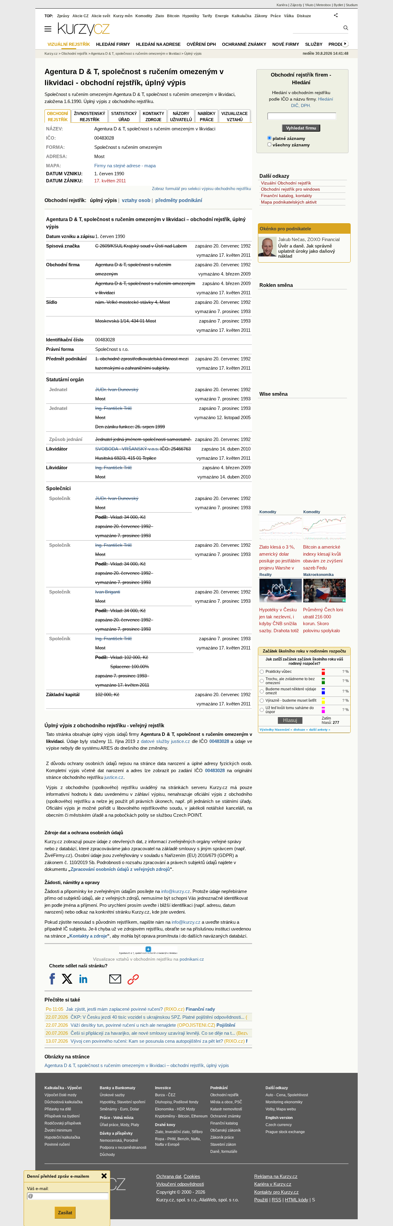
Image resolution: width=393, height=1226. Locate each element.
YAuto (309, 5)
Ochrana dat (168, 1176)
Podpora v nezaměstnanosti (123, 1147)
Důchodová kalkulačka (64, 1102)
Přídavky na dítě (58, 1109)
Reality (265, 575)
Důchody (107, 1155)
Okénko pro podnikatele (285, 228)
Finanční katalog (224, 1123)
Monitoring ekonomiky (284, 1102)
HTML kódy (296, 1199)
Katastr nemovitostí (226, 1109)
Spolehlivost (297, 1095)
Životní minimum (58, 1130)
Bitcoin (173, 16)
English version (279, 1118)
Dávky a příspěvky (116, 1133)
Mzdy (124, 1125)
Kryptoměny (165, 1116)
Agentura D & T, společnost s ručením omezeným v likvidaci (136, 53)
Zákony (261, 16)
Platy (135, 1125)
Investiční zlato (177, 1132)
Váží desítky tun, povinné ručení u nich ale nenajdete (123, 1025)
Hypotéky (190, 16)
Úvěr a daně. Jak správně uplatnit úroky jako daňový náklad (306, 251)
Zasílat (65, 1212)
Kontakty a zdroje (88, 935)
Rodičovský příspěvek (63, 1123)
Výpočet (74, 1088)
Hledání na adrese (158, 44)
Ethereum (199, 1116)
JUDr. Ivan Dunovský (116, 389)
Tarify (207, 16)
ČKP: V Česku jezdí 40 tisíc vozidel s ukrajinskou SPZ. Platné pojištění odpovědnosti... (157, 1017)
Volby (270, 1109)
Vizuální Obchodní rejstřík (286, 183)
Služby (313, 44)
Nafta (195, 1139)
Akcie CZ (80, 16)
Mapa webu (286, 1109)
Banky (105, 1088)
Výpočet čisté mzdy (60, 1095)
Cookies (192, 1176)
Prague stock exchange (285, 1132)
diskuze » (301, 729)
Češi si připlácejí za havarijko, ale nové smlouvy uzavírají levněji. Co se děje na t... (153, 1033)
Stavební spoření (131, 1102)
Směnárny (108, 1109)
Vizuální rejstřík (69, 44)
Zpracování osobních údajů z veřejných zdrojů (120, 869)
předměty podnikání (178, 200)
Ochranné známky (244, 44)
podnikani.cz (192, 959)
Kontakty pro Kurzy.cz (276, 1192)
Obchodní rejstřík (74, 53)
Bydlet (338, 5)
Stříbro (197, 1132)
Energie (222, 16)
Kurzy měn (122, 16)
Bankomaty (125, 1088)
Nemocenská (111, 1140)
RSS (276, 1199)
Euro (124, 1109)
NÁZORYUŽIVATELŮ (181, 116)
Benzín (183, 1139)
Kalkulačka (241, 16)
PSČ (238, 1102)
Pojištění (225, 1025)
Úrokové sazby (112, 1095)
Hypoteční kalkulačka (62, 1137)
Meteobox (323, 5)
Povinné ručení (57, 1144)
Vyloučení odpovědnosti (180, 1184)
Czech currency (279, 1125)
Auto (269, 1095)
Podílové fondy (185, 1102)
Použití (261, 1199)
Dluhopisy (163, 1102)
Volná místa (123, 1118)
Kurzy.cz (51, 53)
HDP (180, 1109)
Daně (215, 1151)
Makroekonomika (318, 575)
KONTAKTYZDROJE (153, 116)
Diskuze (304, 16)
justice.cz (113, 777)
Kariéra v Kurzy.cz (272, 1184)
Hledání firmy (113, 44)
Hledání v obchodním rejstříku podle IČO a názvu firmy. (301, 99)
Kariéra (282, 5)
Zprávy (63, 16)
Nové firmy (285, 44)
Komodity (267, 512)
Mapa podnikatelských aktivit (289, 202)
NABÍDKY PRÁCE (207, 116)
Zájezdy (296, 5)
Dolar (134, 1109)
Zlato (159, 16)
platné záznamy (288, 138)
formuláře (229, 1151)
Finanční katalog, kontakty (286, 195)
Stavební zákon (223, 1144)
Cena (281, 1095)
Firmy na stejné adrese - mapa (125, 165)
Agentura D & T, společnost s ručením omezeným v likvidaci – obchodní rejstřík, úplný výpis (137, 1065)
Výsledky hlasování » (276, 729)
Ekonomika (164, 1109)
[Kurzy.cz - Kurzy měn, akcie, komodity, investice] (84, 34)
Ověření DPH (201, 44)
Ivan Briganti (107, 591)
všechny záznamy (290, 144)
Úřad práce (109, 1125)
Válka (289, 16)
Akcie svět (100, 16)
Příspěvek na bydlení (62, 1116)
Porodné (131, 1140)
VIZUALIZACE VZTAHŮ (234, 116)
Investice (163, 1088)
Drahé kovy (165, 1125)
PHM (171, 1139)
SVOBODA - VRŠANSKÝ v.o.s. (127, 448)
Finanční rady (200, 1009)
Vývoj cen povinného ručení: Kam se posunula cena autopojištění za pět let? (147, 1041)
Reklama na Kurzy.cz (276, 1176)
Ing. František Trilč (113, 408)
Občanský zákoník (225, 1130)
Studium (352, 5)
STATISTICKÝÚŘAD (124, 116)
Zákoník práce (222, 1137)
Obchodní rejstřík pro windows (290, 189)
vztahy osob (136, 200)
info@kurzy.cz (175, 891)
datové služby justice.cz (165, 741)
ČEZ (171, 1095)
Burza (160, 1095)
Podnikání (219, 1088)
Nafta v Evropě (167, 1144)
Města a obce (221, 1102)
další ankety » (319, 729)
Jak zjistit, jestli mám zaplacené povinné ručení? (114, 1009)
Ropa (159, 1139)
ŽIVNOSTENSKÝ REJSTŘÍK (89, 116)
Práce (275, 16)
